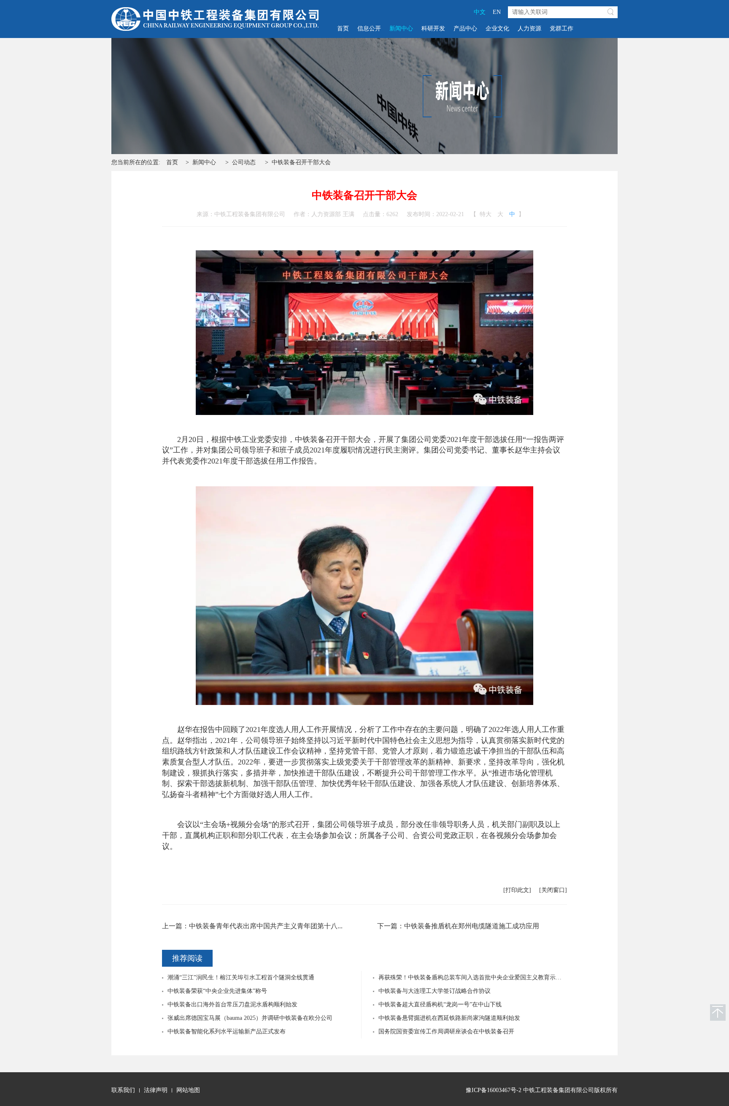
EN (497, 12)
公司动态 (244, 162)
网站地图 (188, 1090)
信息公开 (369, 28)
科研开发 (433, 28)
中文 (480, 12)
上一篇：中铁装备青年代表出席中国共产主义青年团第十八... (252, 926)
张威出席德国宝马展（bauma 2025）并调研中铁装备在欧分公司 (249, 1018)
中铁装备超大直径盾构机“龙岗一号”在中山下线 (440, 1004)
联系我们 (123, 1090)
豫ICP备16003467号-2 (493, 1090)
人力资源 (529, 28)
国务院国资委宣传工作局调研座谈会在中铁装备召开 (446, 1031)
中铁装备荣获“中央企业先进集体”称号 (217, 991)
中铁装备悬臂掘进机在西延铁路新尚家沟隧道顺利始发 (449, 1018)
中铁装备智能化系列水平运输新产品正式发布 (226, 1031)
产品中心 (465, 28)
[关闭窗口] (553, 890)
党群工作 (561, 28)
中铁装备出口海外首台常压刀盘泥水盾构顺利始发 (232, 1004)
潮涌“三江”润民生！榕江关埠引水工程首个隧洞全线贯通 (240, 977)
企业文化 (497, 28)
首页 (343, 28)
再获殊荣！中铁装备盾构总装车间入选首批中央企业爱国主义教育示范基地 (475, 977)
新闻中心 (401, 28)
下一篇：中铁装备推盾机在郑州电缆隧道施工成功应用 (458, 926)
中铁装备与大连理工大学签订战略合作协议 (434, 991)
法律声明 (155, 1090)
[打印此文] (517, 890)
